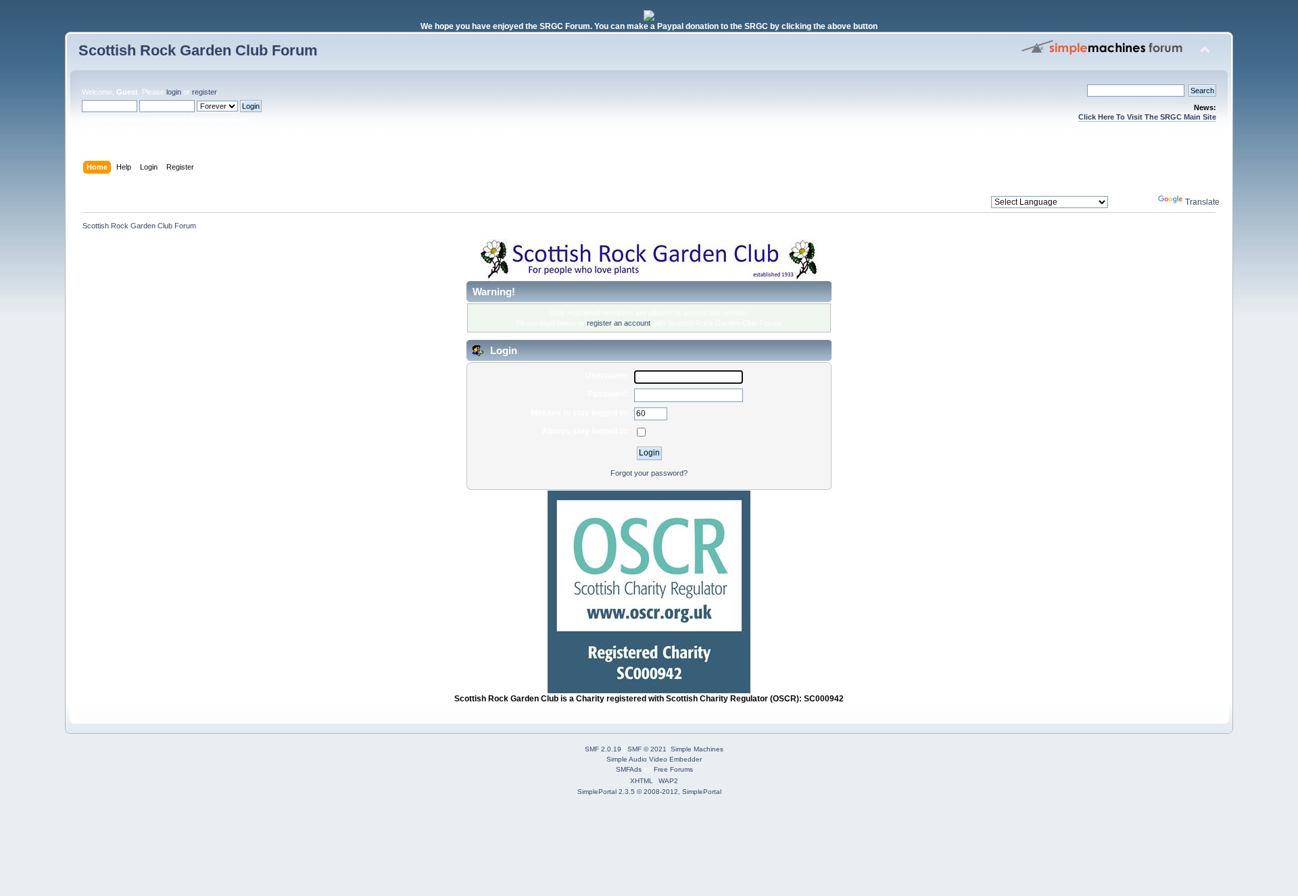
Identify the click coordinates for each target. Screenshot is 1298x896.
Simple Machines (697, 749)
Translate (1202, 202)
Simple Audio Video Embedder (654, 759)
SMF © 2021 (647, 749)
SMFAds (629, 769)
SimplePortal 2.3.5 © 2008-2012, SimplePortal (649, 791)
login (173, 92)
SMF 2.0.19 (603, 749)
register (204, 92)
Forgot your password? (649, 473)
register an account (618, 323)
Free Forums (673, 769)
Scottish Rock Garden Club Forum (198, 50)
